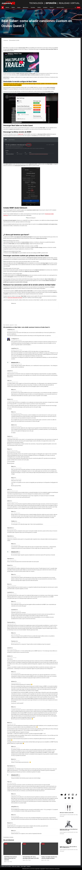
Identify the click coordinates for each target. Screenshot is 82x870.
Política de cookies (16, 866)
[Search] (75, 7)
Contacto (28, 866)
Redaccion (6, 40)
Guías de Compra (60, 7)
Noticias (7, 7)
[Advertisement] (30, 44)
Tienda (78, 7)
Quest (5, 17)
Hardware (45, 7)
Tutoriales (33, 7)
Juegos (18, 7)
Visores (51, 7)
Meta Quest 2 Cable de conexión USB (66, 812)
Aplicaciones (25, 7)
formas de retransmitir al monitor (15, 297)
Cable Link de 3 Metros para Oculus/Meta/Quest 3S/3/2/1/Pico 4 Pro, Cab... (68, 830)
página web (20, 134)
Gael (11, 861)
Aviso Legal (23, 866)
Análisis (39, 7)
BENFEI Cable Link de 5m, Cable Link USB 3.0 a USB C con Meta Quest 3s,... (68, 847)
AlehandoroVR (14, 362)
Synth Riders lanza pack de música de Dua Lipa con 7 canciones (10, 858)
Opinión (13, 7)
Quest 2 (8, 17)
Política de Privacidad (6, 866)
